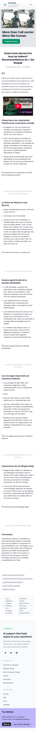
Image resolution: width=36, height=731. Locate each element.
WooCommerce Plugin (11, 672)
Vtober (5, 676)
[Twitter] (5, 653)
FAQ (4, 698)
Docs (5, 701)
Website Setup (8, 669)
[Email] (16, 653)
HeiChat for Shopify (10, 665)
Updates (6, 705)
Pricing (5, 694)
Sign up (6, 724)
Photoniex (7, 679)
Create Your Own (11, 41)
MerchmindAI (8, 683)
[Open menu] (31, 4)
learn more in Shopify (22, 724)
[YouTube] (11, 653)
